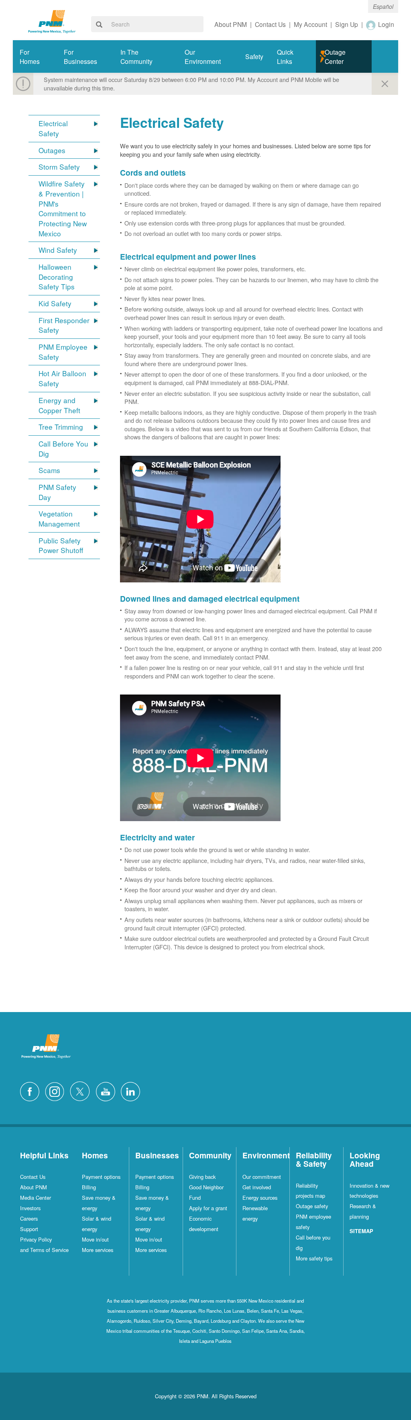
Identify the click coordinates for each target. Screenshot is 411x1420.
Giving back (202, 1176)
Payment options (101, 1176)
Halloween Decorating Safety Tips (57, 276)
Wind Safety (58, 250)
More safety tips (314, 1258)
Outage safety (312, 1206)
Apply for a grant (208, 1208)
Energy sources (259, 1197)
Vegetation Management (59, 519)
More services (97, 1250)
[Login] (371, 25)
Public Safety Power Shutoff (61, 545)
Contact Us (32, 1176)
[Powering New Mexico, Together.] (52, 20)
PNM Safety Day (57, 492)
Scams (49, 470)
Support (29, 1229)
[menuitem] (35, 56)
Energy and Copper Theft (59, 405)
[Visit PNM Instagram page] (56, 1090)
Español (383, 6)
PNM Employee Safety (63, 352)
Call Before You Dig (63, 449)
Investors (30, 1208)
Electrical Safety (53, 128)
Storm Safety (59, 167)
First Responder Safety (64, 325)
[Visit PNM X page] (82, 1090)
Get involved (256, 1187)
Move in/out (95, 1239)
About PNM (33, 1187)
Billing (89, 1187)
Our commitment (261, 1176)
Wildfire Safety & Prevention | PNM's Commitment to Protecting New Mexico (63, 208)
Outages (52, 150)
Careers (29, 1218)
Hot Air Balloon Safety (62, 378)
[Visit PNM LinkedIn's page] (132, 1090)
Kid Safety (55, 303)
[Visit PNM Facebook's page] (31, 1090)
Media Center (35, 1197)
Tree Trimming (61, 427)
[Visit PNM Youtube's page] (107, 1090)
